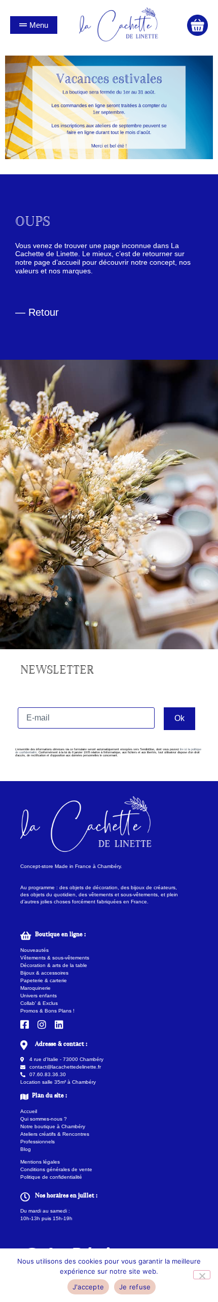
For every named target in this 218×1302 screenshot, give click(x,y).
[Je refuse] (201, 1274)
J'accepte (88, 1287)
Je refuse (135, 1287)
